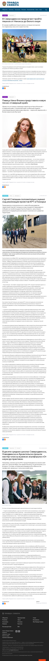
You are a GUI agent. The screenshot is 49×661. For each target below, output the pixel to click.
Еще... (40, 9)
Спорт (34, 617)
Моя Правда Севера (38, 621)
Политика (11, 9)
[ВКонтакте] (3, 88)
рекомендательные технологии (26, 655)
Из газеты (18, 448)
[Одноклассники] (5, 88)
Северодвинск (11, 15)
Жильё (11, 195)
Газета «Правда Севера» (7, 630)
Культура (5, 15)
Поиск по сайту (5, 635)
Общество (5, 9)
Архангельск (12, 448)
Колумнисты (36, 619)
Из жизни (20, 621)
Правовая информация (7, 637)
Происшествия (30, 9)
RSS (19, 626)
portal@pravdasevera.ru (14, 650)
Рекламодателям (6, 626)
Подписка (4, 632)
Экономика (17, 9)
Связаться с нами (6, 634)
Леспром (23, 9)
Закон (36, 9)
